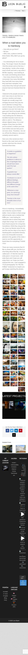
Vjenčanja (14, 473)
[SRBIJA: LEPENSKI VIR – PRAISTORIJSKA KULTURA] (21, 449)
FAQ (5, 600)
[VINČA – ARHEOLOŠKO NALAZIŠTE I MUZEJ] (7, 449)
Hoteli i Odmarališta (14, 464)
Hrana (14, 471)
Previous (17, 10)
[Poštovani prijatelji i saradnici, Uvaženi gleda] (22, 490)
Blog (5, 598)
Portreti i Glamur (14, 468)
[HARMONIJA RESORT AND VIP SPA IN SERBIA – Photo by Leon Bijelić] (7, 404)
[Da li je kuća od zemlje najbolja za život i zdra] (22, 538)
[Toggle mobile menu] (25, 7)
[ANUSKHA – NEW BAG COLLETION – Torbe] (20, 404)
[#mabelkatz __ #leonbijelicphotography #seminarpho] (22, 562)
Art (14, 475)
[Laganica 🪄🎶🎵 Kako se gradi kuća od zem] (22, 514)
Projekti (5, 596)
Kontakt (5, 591)
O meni (5, 594)
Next (23, 10)
